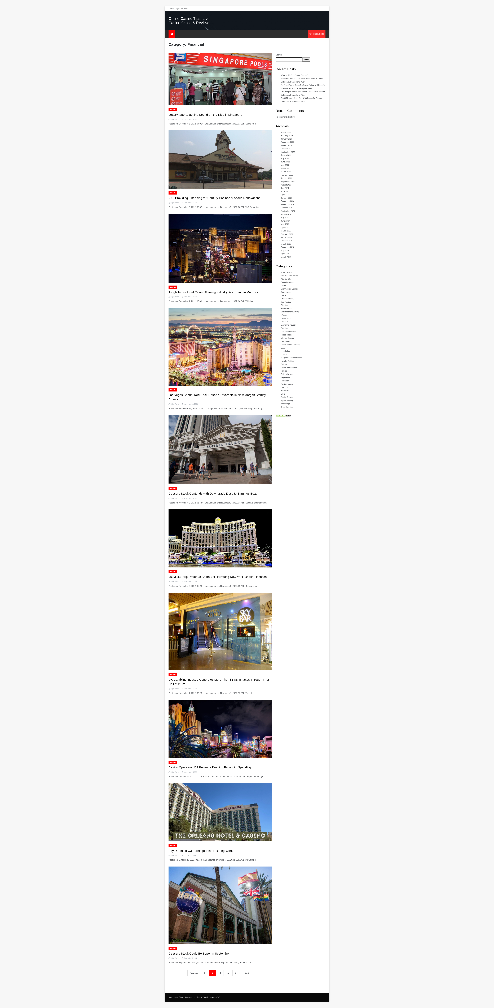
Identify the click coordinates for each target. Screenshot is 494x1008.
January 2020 (286, 237)
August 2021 (286, 185)
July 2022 (285, 158)
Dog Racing (286, 302)
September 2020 (288, 211)
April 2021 (285, 194)
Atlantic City (286, 279)
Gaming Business (288, 331)
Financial (173, 109)
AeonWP (216, 997)
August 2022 (286, 155)
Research (285, 381)
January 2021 (286, 198)
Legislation (285, 351)
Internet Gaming (287, 338)
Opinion (284, 364)
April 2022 (285, 168)
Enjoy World (174, 119)
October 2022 (286, 149)
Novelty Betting (287, 361)
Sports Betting (287, 400)
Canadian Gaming (288, 282)
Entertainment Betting (290, 312)
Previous (194, 973)
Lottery (284, 354)
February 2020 (287, 234)
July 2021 (285, 188)
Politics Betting (287, 374)
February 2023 (287, 135)
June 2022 (285, 162)
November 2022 (287, 145)
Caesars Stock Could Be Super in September (199, 953)
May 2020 (285, 224)
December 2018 (287, 247)
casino (283, 285)
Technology (285, 404)
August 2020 (286, 214)
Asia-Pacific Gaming (289, 276)
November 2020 (287, 204)
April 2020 (285, 227)
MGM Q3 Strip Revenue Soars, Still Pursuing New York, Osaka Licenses (218, 577)
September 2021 (288, 181)
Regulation (285, 377)
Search (279, 55)
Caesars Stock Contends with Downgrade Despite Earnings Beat (213, 493)
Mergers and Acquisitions (291, 358)
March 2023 (286, 132)
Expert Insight (286, 318)
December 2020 (287, 201)
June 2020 (285, 221)
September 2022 (288, 152)
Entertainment (287, 308)
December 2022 (287, 142)
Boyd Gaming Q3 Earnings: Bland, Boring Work (201, 850)
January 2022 (286, 178)
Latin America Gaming (290, 344)
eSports (284, 315)
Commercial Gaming (289, 289)
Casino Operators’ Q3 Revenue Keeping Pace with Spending (210, 767)
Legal (283, 348)
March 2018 (286, 257)
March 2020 (286, 231)
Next (247, 973)
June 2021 (285, 191)
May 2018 (285, 250)
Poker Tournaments (289, 368)
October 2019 (286, 240)
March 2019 (286, 244)
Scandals (285, 390)
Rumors (284, 387)
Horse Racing (286, 335)
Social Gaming (287, 397)
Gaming (284, 328)
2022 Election (286, 272)
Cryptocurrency (287, 299)
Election (284, 305)
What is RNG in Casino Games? (294, 75)
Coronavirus (286, 292)
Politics (284, 371)
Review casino (287, 384)
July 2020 (285, 218)
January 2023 (286, 139)
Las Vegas (285, 341)
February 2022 (287, 175)
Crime (283, 295)
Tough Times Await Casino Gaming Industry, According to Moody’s (213, 292)
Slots (283, 394)
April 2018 (285, 254)
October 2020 (286, 208)
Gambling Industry (288, 325)
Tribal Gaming (287, 407)
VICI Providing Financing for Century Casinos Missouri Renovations (215, 198)
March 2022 (286, 172)
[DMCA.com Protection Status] (283, 415)
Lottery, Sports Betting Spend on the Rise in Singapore (205, 114)
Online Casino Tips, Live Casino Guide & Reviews (190, 20)
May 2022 (285, 165)
